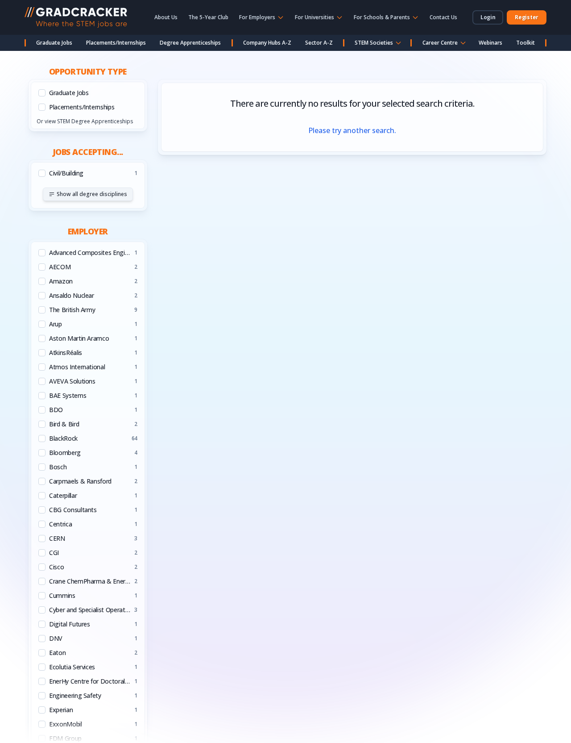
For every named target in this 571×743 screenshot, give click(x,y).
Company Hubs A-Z (267, 42)
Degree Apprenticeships (190, 42)
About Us (166, 17)
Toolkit (525, 42)
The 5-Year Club (208, 17)
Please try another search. (352, 130)
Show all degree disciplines (92, 194)
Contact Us (443, 17)
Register (526, 17)
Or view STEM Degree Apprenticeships (85, 121)
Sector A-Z (319, 42)
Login (488, 17)
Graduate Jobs (54, 42)
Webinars (490, 42)
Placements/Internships (116, 42)
